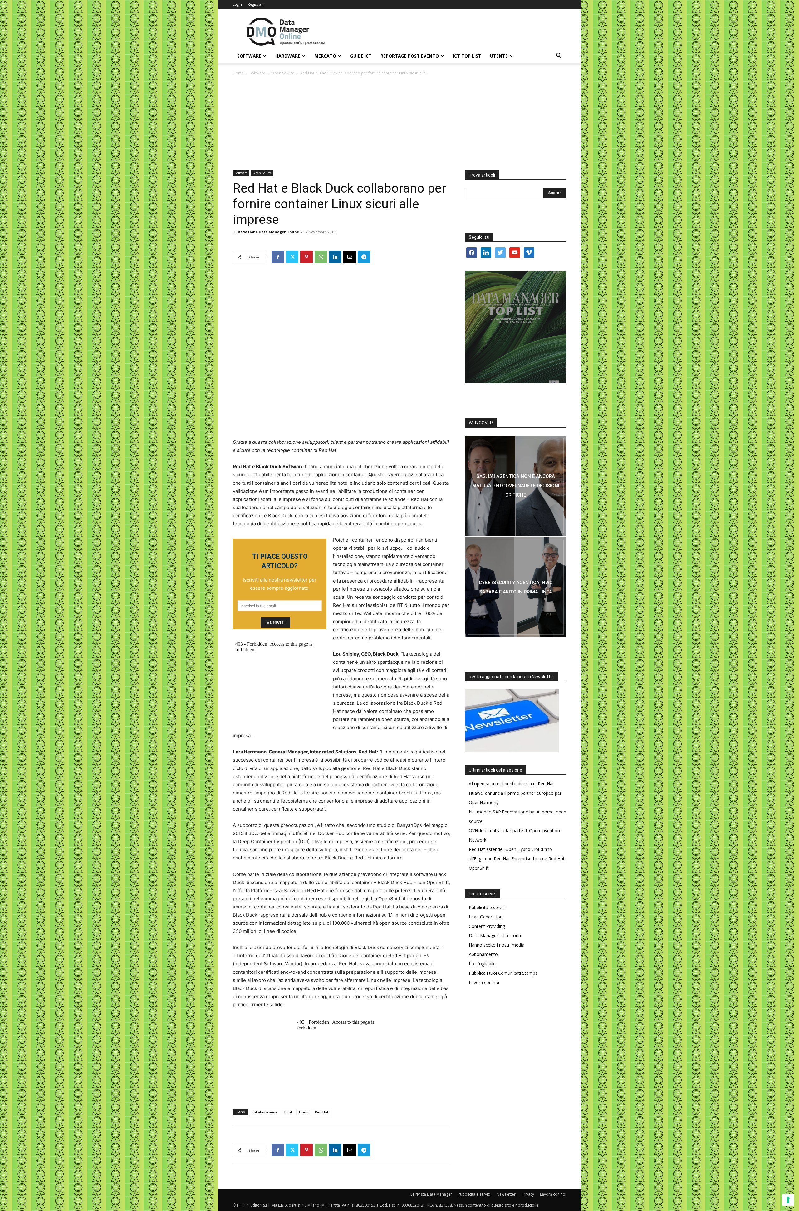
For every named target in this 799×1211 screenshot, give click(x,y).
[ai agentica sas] (515, 486)
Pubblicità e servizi (487, 907)
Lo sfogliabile (482, 964)
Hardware (287, 56)
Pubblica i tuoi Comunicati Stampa (503, 973)
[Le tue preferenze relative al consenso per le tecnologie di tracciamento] (788, 1200)
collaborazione (264, 1112)
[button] (558, 56)
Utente (499, 56)
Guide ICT (361, 56)
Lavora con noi (484, 982)
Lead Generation (485, 917)
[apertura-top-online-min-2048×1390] (515, 327)
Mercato (325, 56)
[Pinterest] (306, 257)
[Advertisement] (399, 123)
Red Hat (321, 1112)
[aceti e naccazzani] (515, 587)
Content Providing (487, 926)
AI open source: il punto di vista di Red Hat (511, 784)
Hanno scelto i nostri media (496, 945)
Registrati (255, 4)
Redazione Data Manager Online (268, 231)
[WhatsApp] (321, 257)
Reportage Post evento (409, 56)
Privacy (528, 1194)
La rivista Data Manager (431, 1194)
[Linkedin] (335, 257)
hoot (288, 1112)
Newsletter (506, 1194)
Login (237, 4)
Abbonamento (483, 954)
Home (238, 73)
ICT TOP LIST (467, 56)
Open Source (282, 73)
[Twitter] (292, 257)
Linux (303, 1112)
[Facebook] (278, 257)
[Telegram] (364, 257)
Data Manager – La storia (495, 935)
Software (249, 56)
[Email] (349, 257)
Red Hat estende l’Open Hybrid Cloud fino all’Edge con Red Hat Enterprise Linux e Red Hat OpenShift (517, 858)
